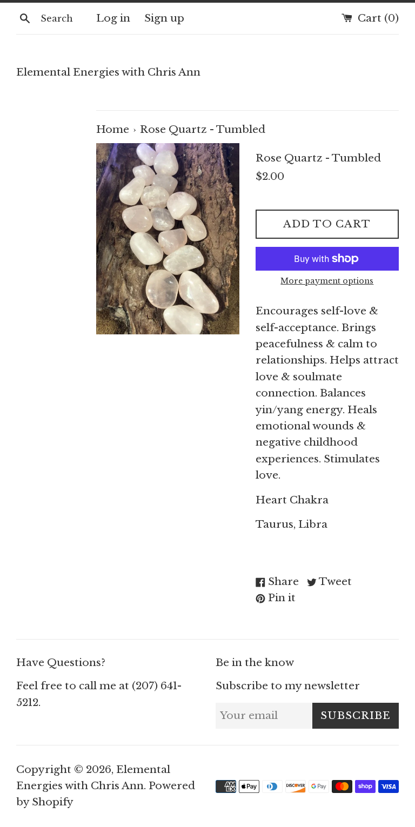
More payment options (326, 281)
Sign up (164, 18)
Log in (113, 18)
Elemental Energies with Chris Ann (108, 72)
